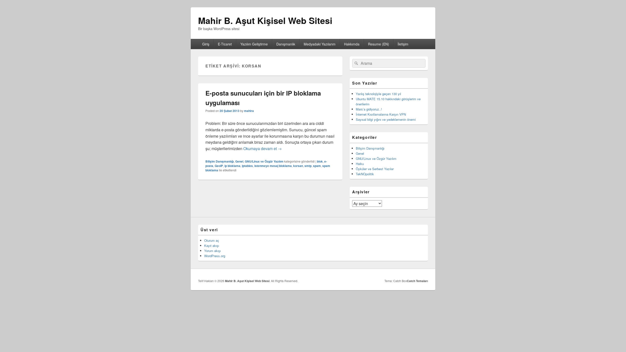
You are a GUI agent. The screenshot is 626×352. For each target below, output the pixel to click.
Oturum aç (211, 240)
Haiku (360, 163)
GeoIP (219, 166)
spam (317, 166)
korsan (298, 166)
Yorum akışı (212, 250)
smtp (308, 166)
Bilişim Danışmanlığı (219, 161)
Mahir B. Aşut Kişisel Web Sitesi (265, 20)
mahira (249, 111)
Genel (239, 161)
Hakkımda (351, 44)
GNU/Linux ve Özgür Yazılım (264, 161)
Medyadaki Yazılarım (319, 44)
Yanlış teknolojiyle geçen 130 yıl (378, 93)
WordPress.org (214, 255)
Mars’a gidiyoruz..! (369, 109)
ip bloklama (232, 166)
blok (320, 161)
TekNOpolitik (365, 174)
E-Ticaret (225, 44)
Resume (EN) (378, 44)
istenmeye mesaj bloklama (273, 166)
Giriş (205, 44)
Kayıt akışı (211, 245)
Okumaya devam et (262, 148)
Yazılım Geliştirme (254, 44)
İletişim (403, 44)
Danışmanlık (285, 44)
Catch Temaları (417, 281)
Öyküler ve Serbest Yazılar (375, 168)
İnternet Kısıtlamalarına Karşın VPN (381, 114)
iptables (247, 166)
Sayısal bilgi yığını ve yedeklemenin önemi (386, 119)
